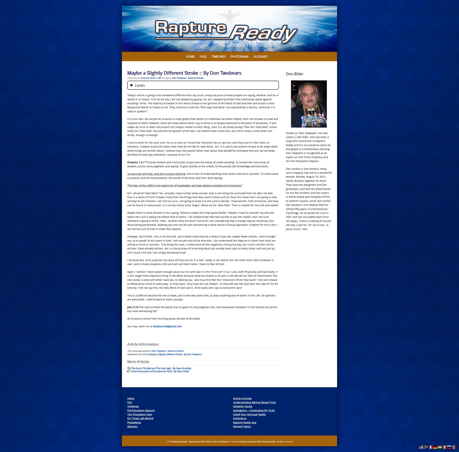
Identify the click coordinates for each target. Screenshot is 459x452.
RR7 (160, 77)
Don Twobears (179, 77)
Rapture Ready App (244, 422)
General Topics (242, 426)
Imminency (239, 418)
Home (190, 56)
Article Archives (242, 398)
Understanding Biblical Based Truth (254, 402)
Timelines (219, 56)
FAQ (129, 402)
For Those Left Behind (140, 418)
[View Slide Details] (229, 29)
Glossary (261, 56)
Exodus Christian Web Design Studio (257, 442)
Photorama (240, 56)
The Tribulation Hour (139, 414)
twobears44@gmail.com (167, 326)
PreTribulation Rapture (141, 410)
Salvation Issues (242, 406)
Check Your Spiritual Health (249, 414)
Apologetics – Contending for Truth (254, 410)
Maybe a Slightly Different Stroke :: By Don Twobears (175, 354)
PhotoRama (134, 422)
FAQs (203, 56)
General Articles (196, 77)
